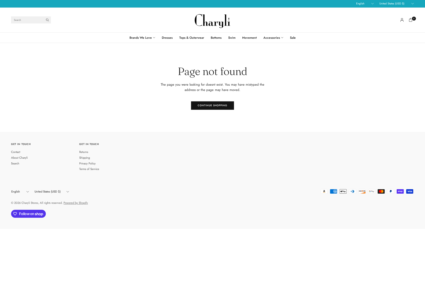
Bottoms (216, 37)
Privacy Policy (87, 163)
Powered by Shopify (76, 203)
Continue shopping (213, 105)
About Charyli (19, 158)
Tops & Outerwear (191, 37)
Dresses (167, 37)
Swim (232, 37)
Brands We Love (140, 37)
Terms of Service (89, 169)
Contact (15, 152)
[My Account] (402, 19)
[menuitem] (143, 38)
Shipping (84, 158)
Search (15, 163)
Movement (249, 37)
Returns (83, 152)
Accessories (271, 37)
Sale (293, 37)
